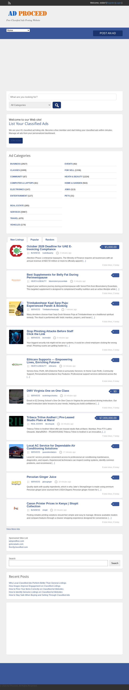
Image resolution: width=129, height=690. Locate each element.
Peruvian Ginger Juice (41, 477)
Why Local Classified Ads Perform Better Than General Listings (37, 583)
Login (118, 3)
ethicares (52, 366)
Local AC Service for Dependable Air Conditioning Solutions (51, 447)
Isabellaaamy (47, 253)
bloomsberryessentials (58, 281)
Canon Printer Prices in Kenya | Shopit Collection (52, 505)
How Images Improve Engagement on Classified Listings (34, 586)
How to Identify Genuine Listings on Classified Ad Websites (35, 592)
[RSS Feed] (9, 2)
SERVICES (35, 309)
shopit (44, 510)
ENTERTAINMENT (18, 196)
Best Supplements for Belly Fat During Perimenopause (52, 276)
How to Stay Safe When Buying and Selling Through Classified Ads (39, 595)
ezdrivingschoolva (49, 396)
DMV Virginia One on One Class (48, 390)
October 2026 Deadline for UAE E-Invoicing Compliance (49, 248)
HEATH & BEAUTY (73, 176)
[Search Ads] (57, 105)
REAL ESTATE (17, 205)
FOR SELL (69, 170)
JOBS (67, 189)
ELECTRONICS (17, 189)
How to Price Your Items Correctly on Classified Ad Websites (36, 589)
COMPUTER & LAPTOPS (22, 183)
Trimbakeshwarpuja (50, 309)
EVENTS (69, 164)
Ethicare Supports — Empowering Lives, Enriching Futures (49, 361)
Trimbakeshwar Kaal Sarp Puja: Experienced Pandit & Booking (48, 304)
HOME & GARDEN (73, 183)
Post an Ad (108, 33)
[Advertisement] (64, 65)
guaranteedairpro (49, 452)
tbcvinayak (49, 424)
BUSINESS (35, 253)
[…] (84, 261)
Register (110, 3)
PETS (67, 196)
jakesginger (47, 482)
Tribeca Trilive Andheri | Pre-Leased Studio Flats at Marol (50, 419)
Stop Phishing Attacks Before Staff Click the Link (50, 333)
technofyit (46, 338)
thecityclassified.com (18, 547)
